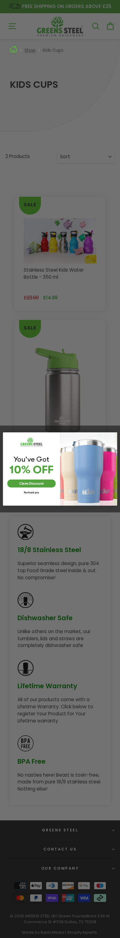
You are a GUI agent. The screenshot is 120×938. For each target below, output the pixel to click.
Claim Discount (31, 483)
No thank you (31, 492)
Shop (30, 50)
